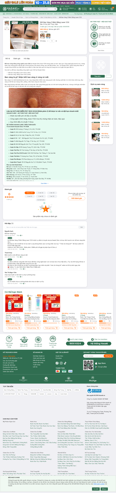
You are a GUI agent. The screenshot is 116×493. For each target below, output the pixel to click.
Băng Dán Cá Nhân (36, 455)
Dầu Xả (92, 434)
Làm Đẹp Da (88, 455)
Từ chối (96, 489)
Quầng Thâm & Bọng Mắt (65, 465)
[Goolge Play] (101, 367)
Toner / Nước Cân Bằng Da (38, 438)
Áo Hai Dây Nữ (45, 473)
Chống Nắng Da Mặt (36, 447)
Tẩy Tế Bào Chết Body (10, 457)
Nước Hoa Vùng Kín (36, 428)
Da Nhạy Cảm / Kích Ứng (65, 459)
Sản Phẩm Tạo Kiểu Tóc (104, 444)
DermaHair (65, 13)
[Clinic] (23, 379)
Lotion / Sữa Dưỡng (36, 442)
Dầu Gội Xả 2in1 (89, 436)
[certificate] (100, 391)
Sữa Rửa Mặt (43, 434)
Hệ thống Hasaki (99, 343)
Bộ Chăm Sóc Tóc (90, 449)
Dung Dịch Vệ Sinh (8, 444)
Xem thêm (44, 183)
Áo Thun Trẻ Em (99, 473)
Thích (18, 235)
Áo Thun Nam (70, 473)
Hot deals (26, 13)
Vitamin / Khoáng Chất (102, 457)
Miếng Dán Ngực (20, 444)
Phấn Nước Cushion (63, 436)
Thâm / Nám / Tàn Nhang (65, 463)
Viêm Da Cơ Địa (62, 468)
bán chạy (50, 13)
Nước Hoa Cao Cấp (49, 426)
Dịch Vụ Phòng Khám (31, 17)
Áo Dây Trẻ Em (89, 473)
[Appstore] (101, 363)
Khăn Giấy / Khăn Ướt (18, 434)
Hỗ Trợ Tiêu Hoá (90, 424)
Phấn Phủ (66, 438)
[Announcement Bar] (58, 2)
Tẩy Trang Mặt (34, 434)
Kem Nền (65, 434)
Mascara (76, 440)
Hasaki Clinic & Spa (17, 17)
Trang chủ (6, 17)
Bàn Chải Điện (72, 428)
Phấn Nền (72, 434)
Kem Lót (60, 434)
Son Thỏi (80, 442)
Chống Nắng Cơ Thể (23, 459)
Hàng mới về (42, 13)
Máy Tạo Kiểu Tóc (94, 447)
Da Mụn (79, 457)
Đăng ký (108, 356)
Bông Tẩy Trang (69, 444)
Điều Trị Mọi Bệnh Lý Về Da (48, 17)
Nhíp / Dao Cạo (89, 463)
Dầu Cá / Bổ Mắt (90, 428)
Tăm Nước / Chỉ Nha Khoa (76, 426)
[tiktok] (65, 363)
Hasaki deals (18, 13)
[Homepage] (11, 9)
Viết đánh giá (76, 198)
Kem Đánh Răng (75, 424)
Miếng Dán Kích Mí (99, 461)
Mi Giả (92, 461)
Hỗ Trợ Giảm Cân (90, 457)
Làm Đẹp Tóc (97, 455)
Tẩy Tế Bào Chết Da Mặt (37, 436)
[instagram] (61, 363)
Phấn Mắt (70, 440)
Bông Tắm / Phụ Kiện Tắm (17, 473)
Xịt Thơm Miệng (62, 428)
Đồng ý (104, 489)
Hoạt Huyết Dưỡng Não (102, 428)
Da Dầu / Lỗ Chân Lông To (65, 455)
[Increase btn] (56, 41)
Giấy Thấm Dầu (62, 447)
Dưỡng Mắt (33, 444)
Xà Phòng (12, 455)
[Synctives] (68, 379)
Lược (86, 447)
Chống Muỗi (23, 442)
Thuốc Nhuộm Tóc (90, 444)
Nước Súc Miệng (62, 426)
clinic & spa (57, 13)
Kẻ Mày (60, 440)
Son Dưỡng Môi (62, 442)
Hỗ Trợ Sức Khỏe (90, 426)
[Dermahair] (46, 379)
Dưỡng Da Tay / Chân (9, 459)
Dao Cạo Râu (24, 436)
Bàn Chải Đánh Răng (64, 424)
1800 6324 (75, 343)
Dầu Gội (87, 434)
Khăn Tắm (6, 473)
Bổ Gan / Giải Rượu (101, 426)
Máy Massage (42, 457)
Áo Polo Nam (61, 473)
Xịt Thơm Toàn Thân (36, 426)
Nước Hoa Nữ (34, 424)
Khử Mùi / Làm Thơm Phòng (11, 436)
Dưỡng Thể (20, 457)
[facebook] (57, 363)
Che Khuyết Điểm (75, 436)
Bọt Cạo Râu (6, 438)
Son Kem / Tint (72, 442)
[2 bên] (48, 36)
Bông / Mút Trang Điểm (10, 447)
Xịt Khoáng (45, 440)
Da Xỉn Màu (76, 461)
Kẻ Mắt (65, 440)
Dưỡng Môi (41, 444)
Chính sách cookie (98, 484)
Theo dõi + (97, 76)
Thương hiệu (34, 13)
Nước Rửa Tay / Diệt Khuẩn (11, 442)
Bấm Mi (87, 461)
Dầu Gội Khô (99, 434)
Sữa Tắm (5, 455)
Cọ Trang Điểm (79, 444)
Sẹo (74, 465)
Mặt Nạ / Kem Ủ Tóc (91, 440)
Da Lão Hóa (73, 457)
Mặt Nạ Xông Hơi (8, 440)
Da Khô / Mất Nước (63, 457)
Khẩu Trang (33, 457)
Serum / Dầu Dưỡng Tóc (92, 442)
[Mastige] (92, 379)
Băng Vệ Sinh (7, 434)
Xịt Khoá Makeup (75, 438)
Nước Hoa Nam (43, 424)
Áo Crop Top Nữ (35, 473)
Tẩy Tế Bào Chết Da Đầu (92, 438)
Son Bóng (61, 444)
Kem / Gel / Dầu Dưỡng (49, 442)
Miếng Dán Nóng (16, 438)
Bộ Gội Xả (98, 436)
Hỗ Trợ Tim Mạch (101, 424)
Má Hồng (60, 438)
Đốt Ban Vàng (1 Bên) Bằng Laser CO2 (70, 17)
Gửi (81, 227)
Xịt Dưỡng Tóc (104, 442)
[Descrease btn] (48, 41)
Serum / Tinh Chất (35, 440)
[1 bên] (42, 36)
